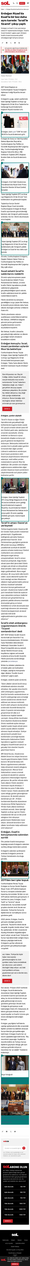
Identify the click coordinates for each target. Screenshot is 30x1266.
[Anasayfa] (15, 1234)
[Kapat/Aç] (15, 1255)
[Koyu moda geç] (13, 3)
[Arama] (17, 3)
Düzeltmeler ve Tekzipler (15, 1253)
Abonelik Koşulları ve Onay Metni (15, 1250)
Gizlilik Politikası (15, 1246)
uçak (14, 132)
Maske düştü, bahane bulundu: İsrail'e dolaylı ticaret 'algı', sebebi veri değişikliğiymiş (15, 1119)
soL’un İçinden (9, 1243)
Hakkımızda (5, 1240)
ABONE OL (22, 3)
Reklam (20, 1240)
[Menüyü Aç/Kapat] (27, 3)
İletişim (13, 1240)
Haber (2, 9)
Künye (26, 1240)
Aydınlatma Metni (20, 1243)
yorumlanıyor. (13, 661)
